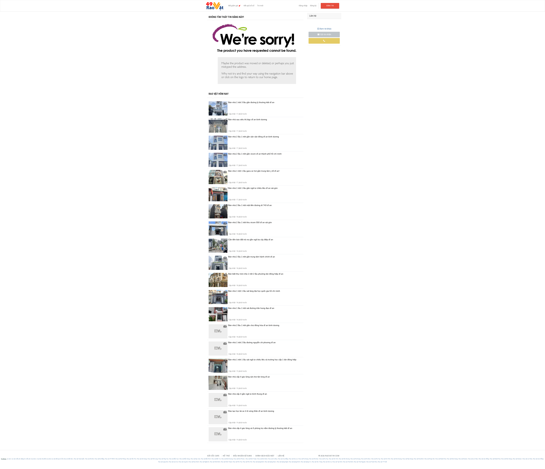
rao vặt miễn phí (16, 459)
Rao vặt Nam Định (193, 461)
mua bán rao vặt (50, 459)
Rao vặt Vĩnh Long (152, 459)
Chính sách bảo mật (264, 456)
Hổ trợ (226, 456)
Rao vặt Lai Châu (473, 459)
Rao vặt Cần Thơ (131, 459)
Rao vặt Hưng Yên (429, 459)
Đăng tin (330, 6)
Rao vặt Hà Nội (89, 459)
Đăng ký (313, 6)
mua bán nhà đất (41, 459)
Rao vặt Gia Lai (293, 459)
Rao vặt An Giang (142, 459)
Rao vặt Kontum (463, 459)
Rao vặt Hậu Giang (407, 459)
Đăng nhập (303, 6)
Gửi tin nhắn (325, 34)
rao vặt (9, 459)
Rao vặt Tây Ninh (337, 461)
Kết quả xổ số (249, 6)
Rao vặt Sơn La (327, 461)
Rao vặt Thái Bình (348, 461)
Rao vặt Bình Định (262, 459)
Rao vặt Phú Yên (247, 461)
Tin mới (260, 6)
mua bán (33, 459)
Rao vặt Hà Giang (303, 459)
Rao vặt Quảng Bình (258, 461)
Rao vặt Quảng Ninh (294, 461)
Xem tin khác (326, 29)
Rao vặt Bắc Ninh (206, 459)
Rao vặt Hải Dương (344, 459)
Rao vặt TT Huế (382, 461)
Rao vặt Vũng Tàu (163, 459)
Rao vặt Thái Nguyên (360, 461)
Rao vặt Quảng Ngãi (282, 461)
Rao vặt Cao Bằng (283, 459)
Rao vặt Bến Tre (216, 459)
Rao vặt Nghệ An (204, 461)
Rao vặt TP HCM (110, 459)
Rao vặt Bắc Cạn (174, 459)
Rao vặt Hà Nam (314, 459)
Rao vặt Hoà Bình (419, 459)
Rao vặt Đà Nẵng (100, 459)
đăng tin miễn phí (26, 459)
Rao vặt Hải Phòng (120, 459)
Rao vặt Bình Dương (227, 459)
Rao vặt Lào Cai (173, 461)
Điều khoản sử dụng (242, 456)
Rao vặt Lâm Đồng (483, 459)
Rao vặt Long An (183, 461)
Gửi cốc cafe (213, 456)
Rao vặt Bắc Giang (184, 459)
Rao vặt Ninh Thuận (226, 461)
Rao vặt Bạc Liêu (195, 459)
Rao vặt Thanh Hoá (371, 461)
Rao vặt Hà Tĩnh (333, 459)
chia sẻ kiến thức (68, 459)
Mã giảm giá (233, 6)
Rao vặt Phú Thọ (237, 461)
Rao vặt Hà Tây (323, 459)
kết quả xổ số (59, 459)
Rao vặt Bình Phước (239, 459)
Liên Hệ (281, 456)
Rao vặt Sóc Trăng (317, 461)
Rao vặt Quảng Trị (306, 461)
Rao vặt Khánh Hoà (441, 459)
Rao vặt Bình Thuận (251, 459)
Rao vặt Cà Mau (273, 459)
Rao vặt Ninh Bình (215, 461)
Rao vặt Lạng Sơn (163, 461)
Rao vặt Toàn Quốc (79, 459)
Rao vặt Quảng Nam (270, 461)
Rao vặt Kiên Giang (452, 459)
